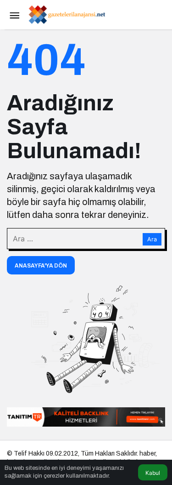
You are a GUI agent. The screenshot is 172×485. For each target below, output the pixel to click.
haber (147, 453)
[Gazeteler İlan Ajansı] (66, 14)
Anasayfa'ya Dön (41, 265)
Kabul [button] (152, 472)
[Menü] (14, 14)
